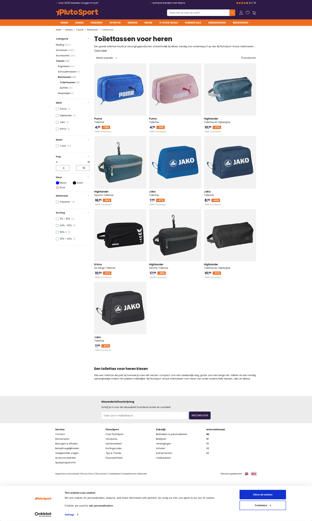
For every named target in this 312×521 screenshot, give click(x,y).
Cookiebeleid (114, 473)
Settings (69, 514)
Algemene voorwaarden (67, 473)
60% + (63, 232)
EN (207, 453)
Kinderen (96, 22)
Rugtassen (66, 66)
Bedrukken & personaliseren (171, 434)
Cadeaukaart (163, 457)
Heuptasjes (66, 93)
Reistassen (92, 30)
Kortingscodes (114, 448)
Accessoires (65, 55)
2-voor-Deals (168, 22)
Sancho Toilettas (103, 193)
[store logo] (77, 12)
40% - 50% (66, 225)
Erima (63, 128)
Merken (132, 22)
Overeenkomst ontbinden (134, 473)
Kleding (63, 44)
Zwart (80, 182)
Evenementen (164, 453)
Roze (62, 187)
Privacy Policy (87, 473)
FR (207, 443)
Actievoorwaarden (65, 457)
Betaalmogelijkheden (67, 448)
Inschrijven (200, 415)
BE (207, 439)
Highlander (66, 115)
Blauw (63, 182)
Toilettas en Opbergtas (217, 120)
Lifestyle (69, 30)
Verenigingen (217, 22)
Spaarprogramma (65, 462)
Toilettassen (108, 30)
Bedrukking (240, 22)
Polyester (65, 201)
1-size (63, 145)
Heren (64, 22)
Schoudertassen (69, 71)
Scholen (160, 448)
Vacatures (111, 439)
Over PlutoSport (115, 434)
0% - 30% (65, 218)
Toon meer (100, 50)
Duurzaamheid (114, 457)
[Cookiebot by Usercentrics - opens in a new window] (43, 514)
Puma (63, 108)
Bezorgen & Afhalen (66, 443)
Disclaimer (101, 473)
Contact (60, 434)
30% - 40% (66, 238)
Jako (62, 122)
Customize (261, 505)
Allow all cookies (263, 494)
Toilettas (99, 120)
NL (207, 434)
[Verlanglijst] (248, 13)
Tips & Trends (113, 453)
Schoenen (65, 50)
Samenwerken (114, 443)
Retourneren (62, 439)
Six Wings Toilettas (104, 266)
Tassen (80, 30)
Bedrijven (161, 439)
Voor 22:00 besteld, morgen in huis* (78, 3)
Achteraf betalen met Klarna (168, 3)
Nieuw (148, 22)
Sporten (115, 22)
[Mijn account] (241, 13)
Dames (79, 22)
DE (207, 448)
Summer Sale (193, 22)
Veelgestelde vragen (67, 453)
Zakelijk (161, 429)
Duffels (66, 87)
